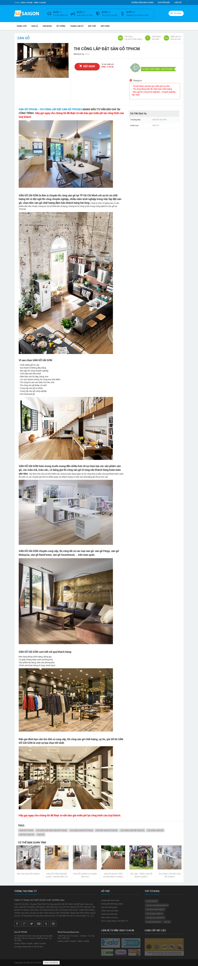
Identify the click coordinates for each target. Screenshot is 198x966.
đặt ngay (89, 66)
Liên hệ (178, 2)
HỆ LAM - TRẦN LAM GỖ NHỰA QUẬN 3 (141, 875)
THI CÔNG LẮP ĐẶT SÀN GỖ (132, 830)
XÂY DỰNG (105, 26)
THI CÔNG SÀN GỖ (155, 830)
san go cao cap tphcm (155, 917)
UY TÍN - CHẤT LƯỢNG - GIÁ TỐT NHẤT (157, 69)
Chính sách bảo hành (109, 910)
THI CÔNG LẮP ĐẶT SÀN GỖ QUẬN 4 (169, 875)
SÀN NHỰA (47, 26)
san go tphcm (151, 901)
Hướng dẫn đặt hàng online (112, 903)
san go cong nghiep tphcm (157, 905)
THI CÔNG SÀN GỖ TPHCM (81, 830)
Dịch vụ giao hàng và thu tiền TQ (114, 920)
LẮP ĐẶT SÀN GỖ (26, 834)
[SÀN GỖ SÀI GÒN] (26, 13)
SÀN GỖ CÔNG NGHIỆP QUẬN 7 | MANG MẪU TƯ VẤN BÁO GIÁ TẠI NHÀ (57, 875)
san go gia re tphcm (154, 913)
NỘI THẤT (92, 26)
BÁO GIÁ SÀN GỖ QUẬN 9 (28, 873)
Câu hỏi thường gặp (109, 907)
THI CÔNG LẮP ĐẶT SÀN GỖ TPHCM (60, 109)
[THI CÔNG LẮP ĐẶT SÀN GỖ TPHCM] (43, 60)
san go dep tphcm (153, 921)
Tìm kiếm (177, 13)
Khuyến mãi (164, 2)
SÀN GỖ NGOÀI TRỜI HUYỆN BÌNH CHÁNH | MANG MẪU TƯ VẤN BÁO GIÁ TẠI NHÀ (113, 875)
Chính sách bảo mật (109, 914)
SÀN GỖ (34, 26)
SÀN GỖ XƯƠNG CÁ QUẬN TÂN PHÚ (85, 875)
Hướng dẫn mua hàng (142, 2)
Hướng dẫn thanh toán (110, 900)
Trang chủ (22, 26)
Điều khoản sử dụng (109, 917)
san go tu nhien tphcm (155, 909)
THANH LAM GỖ (76, 26)
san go (167, 921)
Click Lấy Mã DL (51, 962)
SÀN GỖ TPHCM (28, 109)
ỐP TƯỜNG (61, 26)
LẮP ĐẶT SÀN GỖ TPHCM (106, 830)
